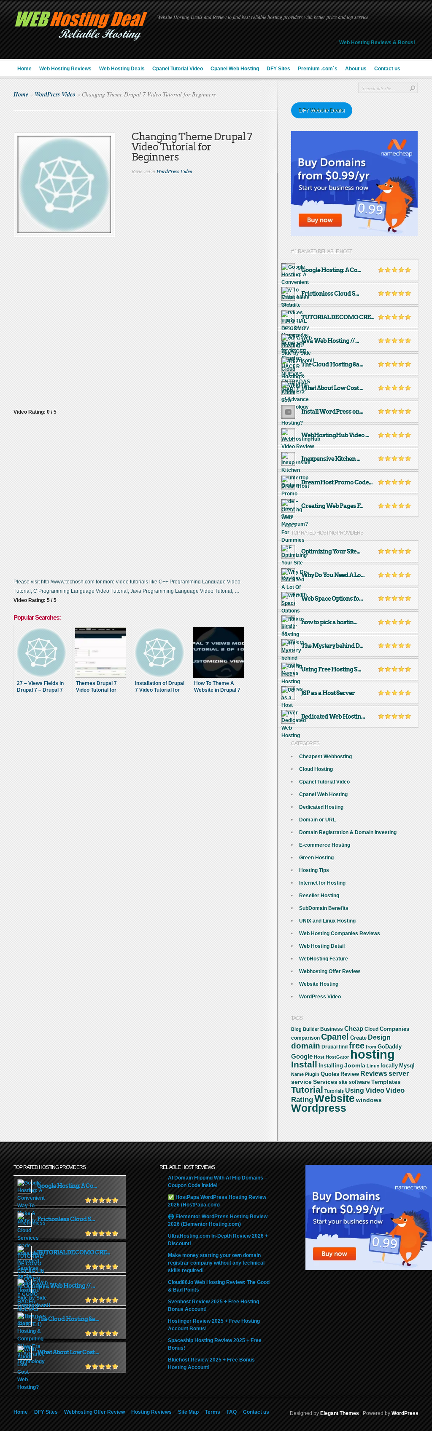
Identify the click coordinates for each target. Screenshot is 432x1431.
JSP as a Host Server (328, 693)
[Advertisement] (145, 733)
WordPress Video (55, 94)
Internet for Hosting (322, 883)
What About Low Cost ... (332, 388)
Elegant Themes (339, 1413)
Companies (394, 1029)
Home (24, 69)
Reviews (373, 1073)
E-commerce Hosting (324, 845)
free (356, 1045)
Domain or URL (317, 820)
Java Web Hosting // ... (330, 340)
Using (354, 1090)
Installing (331, 1066)
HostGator (337, 1056)
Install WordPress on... (332, 411)
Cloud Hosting (316, 769)
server (399, 1073)
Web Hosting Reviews (65, 69)
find (343, 1047)
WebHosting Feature (323, 959)
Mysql (407, 1065)
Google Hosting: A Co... (331, 270)
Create (358, 1038)
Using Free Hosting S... (331, 669)
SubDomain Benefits (323, 908)
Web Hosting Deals (122, 69)
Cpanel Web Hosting (235, 69)
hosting (372, 1054)
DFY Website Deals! (322, 110)
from (371, 1046)
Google (302, 1056)
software (359, 1082)
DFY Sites (278, 69)
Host (319, 1056)
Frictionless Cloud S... (330, 293)
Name (297, 1074)
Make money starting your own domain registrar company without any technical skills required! (216, 1262)
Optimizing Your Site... (330, 551)
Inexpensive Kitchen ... (330, 458)
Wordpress (318, 1108)
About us (356, 69)
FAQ (232, 1412)
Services (325, 1081)
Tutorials (334, 1091)
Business (331, 1029)
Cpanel (335, 1036)
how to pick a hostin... (329, 622)
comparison (305, 1038)
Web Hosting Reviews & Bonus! (377, 42)
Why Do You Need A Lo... (332, 575)
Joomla (354, 1065)
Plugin (312, 1074)
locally (389, 1066)
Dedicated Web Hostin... (333, 716)
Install (304, 1064)
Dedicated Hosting (321, 807)
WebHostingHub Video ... (335, 435)
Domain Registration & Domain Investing (348, 832)
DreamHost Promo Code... (337, 482)
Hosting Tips (314, 870)
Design (379, 1037)
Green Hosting (316, 858)
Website (334, 1098)
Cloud (371, 1029)
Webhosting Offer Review (329, 971)
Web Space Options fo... (332, 598)
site (343, 1082)
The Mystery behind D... (332, 645)
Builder (311, 1029)
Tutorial (307, 1089)
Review (349, 1074)
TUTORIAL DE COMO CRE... (337, 317)
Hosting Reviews (151, 1412)
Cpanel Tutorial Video (177, 69)
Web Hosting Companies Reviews (339, 933)
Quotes (330, 1074)
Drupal (329, 1046)
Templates (386, 1081)
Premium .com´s (318, 69)
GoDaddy (390, 1046)
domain (305, 1045)
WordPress (405, 1413)
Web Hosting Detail (322, 946)
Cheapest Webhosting (325, 757)
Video (374, 1090)
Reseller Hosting (319, 896)
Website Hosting (318, 984)
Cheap (353, 1028)
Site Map (188, 1412)
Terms (212, 1412)
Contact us (387, 69)
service (301, 1082)
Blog (296, 1029)
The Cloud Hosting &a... (332, 364)
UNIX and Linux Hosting (327, 921)
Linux (373, 1065)
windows (369, 1100)
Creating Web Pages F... (332, 506)
